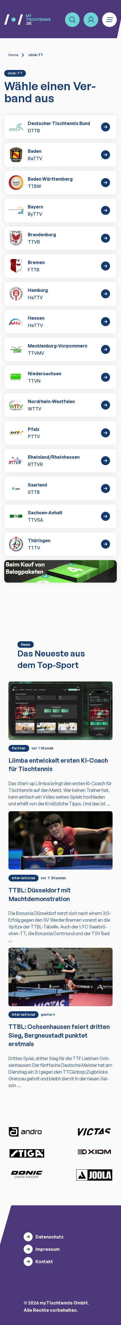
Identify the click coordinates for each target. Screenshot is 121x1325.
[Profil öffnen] (91, 19)
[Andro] (27, 1132)
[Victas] (94, 1132)
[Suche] (72, 19)
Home (13, 55)
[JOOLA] (94, 1175)
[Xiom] (94, 1152)
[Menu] (109, 19)
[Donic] (27, 1174)
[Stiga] (27, 1153)
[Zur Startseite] (27, 19)
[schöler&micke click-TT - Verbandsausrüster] (60, 571)
